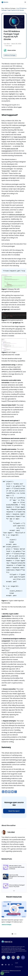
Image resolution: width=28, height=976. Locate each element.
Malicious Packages (10, 8)
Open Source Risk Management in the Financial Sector (16, 876)
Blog (3, 8)
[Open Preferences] (2, 973)
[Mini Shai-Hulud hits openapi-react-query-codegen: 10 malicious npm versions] (14, 914)
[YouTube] (2, 965)
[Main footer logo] (7, 942)
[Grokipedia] (12, 965)
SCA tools (20, 781)
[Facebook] (5, 965)
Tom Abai (7, 44)
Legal (16, 963)
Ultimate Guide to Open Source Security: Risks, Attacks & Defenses (16, 867)
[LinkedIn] (8, 965)
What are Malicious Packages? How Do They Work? (17, 885)
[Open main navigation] (25, 2)
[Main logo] (5, 2)
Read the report (14, 811)
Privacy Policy (18, 966)
